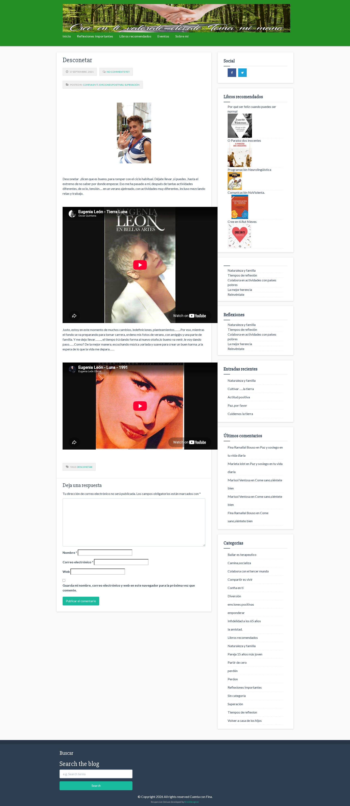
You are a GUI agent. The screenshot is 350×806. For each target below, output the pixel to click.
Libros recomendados (135, 36)
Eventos (163, 36)
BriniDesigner (191, 802)
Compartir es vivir (240, 579)
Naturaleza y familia (242, 270)
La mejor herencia (240, 289)
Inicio (67, 36)
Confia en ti (90, 84)
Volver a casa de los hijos (245, 720)
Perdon (233, 679)
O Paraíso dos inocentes (244, 140)
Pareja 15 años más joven (245, 654)
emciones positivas (111, 84)
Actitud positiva (239, 397)
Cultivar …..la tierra (241, 389)
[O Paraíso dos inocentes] (255, 155)
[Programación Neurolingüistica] (255, 181)
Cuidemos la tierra (240, 414)
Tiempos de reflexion (242, 712)
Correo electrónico (78, 562)
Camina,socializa (239, 563)
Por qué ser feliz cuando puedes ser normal (252, 109)
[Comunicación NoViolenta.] (255, 207)
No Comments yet (118, 71)
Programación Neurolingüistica (249, 169)
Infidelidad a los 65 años (244, 621)
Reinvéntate (236, 294)
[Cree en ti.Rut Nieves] (255, 236)
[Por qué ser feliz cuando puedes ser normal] (255, 126)
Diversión (234, 596)
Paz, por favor (237, 405)
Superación (132, 84)
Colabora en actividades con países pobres (252, 282)
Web (66, 571)
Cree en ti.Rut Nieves (242, 221)
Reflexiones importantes (95, 36)
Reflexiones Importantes (245, 687)
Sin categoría (237, 696)
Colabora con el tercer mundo (248, 571)
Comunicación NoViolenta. (246, 192)
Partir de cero (237, 662)
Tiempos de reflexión (242, 275)
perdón (233, 671)
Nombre (70, 552)
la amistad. (235, 629)
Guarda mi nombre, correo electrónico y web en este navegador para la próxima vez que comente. (129, 587)
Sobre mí (182, 36)
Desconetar (84, 466)
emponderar (236, 613)
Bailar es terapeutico (242, 554)
